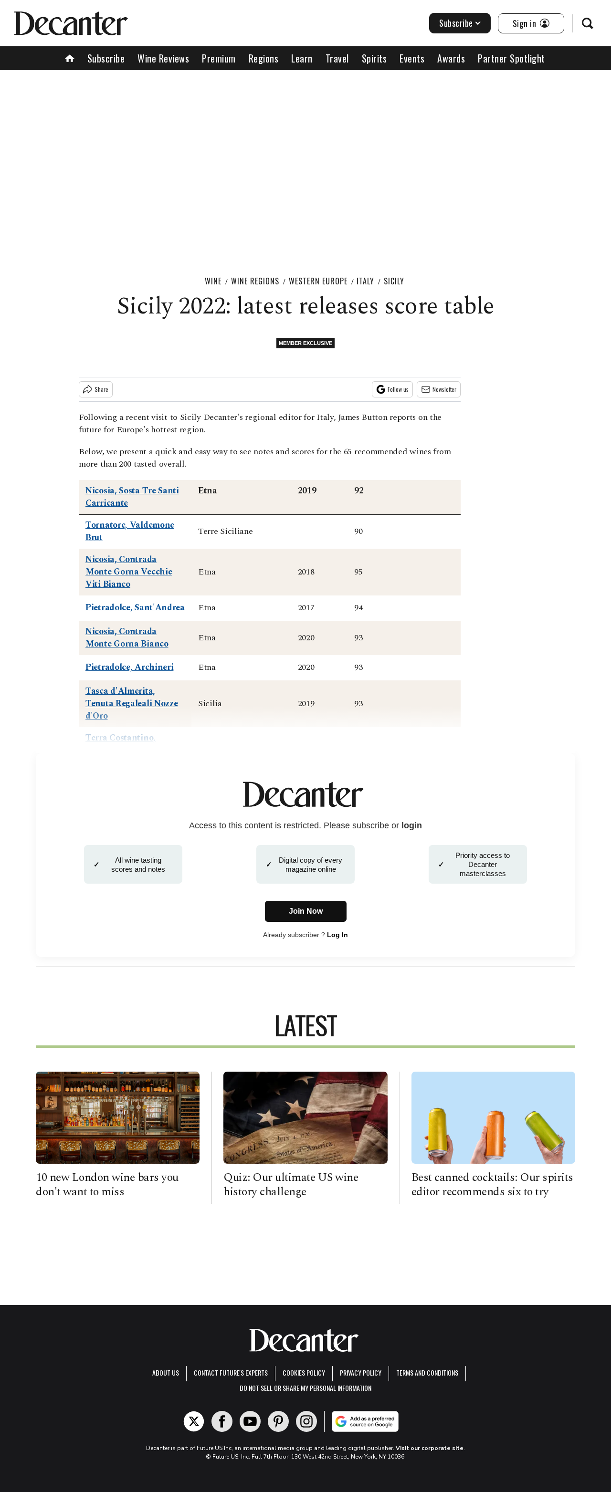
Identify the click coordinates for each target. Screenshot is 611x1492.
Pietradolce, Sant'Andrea (135, 607)
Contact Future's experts (231, 1372)
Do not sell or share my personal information (305, 1388)
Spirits (374, 58)
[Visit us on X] (193, 1421)
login (411, 825)
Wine (213, 281)
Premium (219, 58)
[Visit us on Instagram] (306, 1421)
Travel (337, 58)
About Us (165, 1372)
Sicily (394, 281)
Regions (264, 58)
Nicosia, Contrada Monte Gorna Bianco (127, 637)
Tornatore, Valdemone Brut (129, 531)
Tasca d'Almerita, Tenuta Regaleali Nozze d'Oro (131, 703)
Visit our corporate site (430, 1448)
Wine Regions (255, 281)
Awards (451, 58)
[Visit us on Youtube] (250, 1421)
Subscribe (456, 23)
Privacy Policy (360, 1372)
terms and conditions (427, 1372)
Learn (302, 58)
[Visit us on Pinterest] (278, 1421)
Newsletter (444, 389)
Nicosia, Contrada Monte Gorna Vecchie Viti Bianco (128, 572)
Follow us (398, 389)
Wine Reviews (163, 58)
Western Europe (318, 281)
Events (412, 58)
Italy (365, 281)
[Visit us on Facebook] (221, 1421)
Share (101, 389)
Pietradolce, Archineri (129, 667)
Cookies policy (304, 1372)
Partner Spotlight (511, 58)
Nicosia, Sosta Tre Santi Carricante (132, 497)
